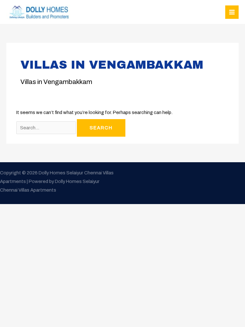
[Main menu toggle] (232, 12)
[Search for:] (46, 127)
